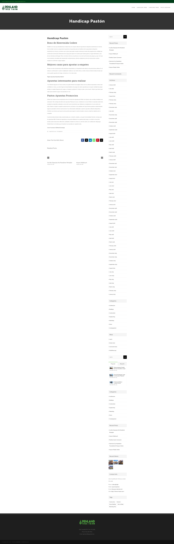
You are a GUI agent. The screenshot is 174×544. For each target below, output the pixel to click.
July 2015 (111, 272)
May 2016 (111, 234)
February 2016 (112, 245)
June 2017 (111, 186)
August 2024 (112, 96)
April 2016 (111, 238)
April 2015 (111, 283)
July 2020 (111, 111)
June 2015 (111, 275)
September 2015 (113, 264)
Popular (113, 364)
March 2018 (112, 152)
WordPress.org (112, 350)
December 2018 (113, 118)
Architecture (112, 305)
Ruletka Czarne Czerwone (115, 57)
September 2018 (113, 129)
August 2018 (112, 133)
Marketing (111, 320)
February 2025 (112, 92)
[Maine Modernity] (115, 462)
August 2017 (112, 178)
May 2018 (111, 144)
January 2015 (112, 294)
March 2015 (112, 286)
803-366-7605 (89, 531)
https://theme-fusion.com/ (117, 491)
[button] (48, 158)
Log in (110, 339)
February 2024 (112, 99)
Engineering (112, 316)
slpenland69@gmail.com (20, 1)
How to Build (120, 504)
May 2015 (111, 279)
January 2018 (112, 159)
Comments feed (113, 346)
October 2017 (112, 171)
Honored (118, 501)
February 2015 (112, 290)
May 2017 (111, 189)
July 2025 (111, 88)
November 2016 (113, 212)
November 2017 (113, 167)
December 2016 (113, 208)
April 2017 (111, 193)
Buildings (111, 309)
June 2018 (111, 141)
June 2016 (111, 230)
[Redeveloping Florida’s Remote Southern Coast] (111, 368)
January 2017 (112, 204)
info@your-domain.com (117, 489)
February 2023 (112, 103)
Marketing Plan (112, 506)
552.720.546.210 (115, 486)
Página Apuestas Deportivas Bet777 (55, 76)
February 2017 (112, 200)
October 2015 (112, 260)
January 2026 (112, 85)
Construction (112, 313)
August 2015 (112, 268)
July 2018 (111, 137)
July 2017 (111, 182)
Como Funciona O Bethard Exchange (56, 127)
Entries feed (112, 343)
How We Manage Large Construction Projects (119, 375)
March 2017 (112, 197)
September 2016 (113, 219)
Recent (122, 364)
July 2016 (111, 227)
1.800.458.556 (115, 484)
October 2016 (112, 215)
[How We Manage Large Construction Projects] (111, 375)
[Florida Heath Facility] (110, 462)
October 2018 (112, 126)
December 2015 (113, 253)
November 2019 (113, 114)
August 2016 (112, 223)
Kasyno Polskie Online (114, 67)
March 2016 (112, 242)
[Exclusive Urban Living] (120, 462)
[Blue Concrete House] (110, 467)
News (110, 324)
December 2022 (113, 107)
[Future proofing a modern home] (111, 382)
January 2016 (112, 249)
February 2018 (112, 156)
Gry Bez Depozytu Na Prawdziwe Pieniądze (59, 162)
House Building (112, 504)
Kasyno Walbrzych (81, 162)
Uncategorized (112, 328)
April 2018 (111, 148)
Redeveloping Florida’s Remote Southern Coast (119, 368)
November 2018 (113, 122)
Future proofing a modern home (118, 382)
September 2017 (113, 174)
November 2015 (113, 257)
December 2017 (113, 163)
